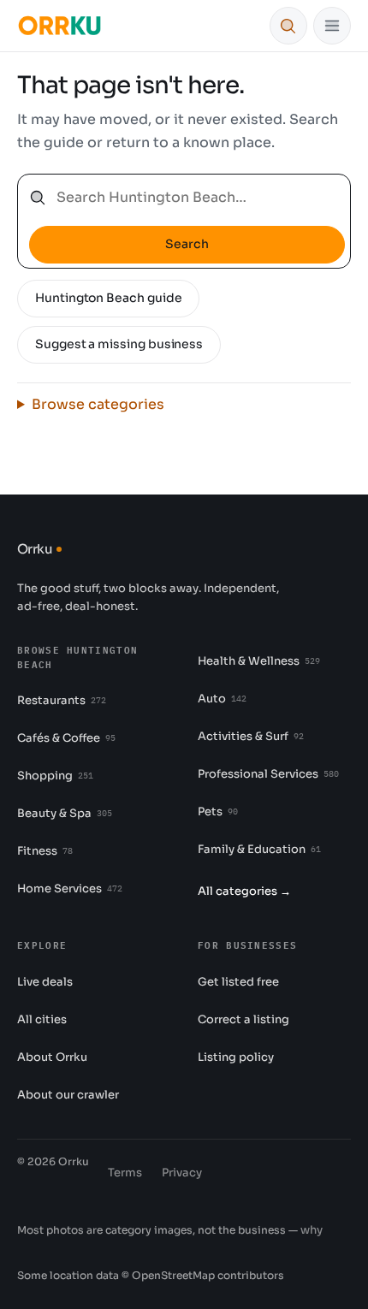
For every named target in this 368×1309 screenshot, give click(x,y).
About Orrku (52, 1057)
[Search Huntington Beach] (288, 25)
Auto (222, 698)
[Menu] (332, 25)
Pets (218, 811)
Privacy (182, 1172)
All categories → (244, 891)
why (311, 1230)
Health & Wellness (259, 661)
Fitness (45, 851)
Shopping (55, 775)
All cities (42, 1019)
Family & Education (259, 849)
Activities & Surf (251, 736)
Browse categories (98, 404)
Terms (125, 1172)
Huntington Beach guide (108, 297)
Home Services (69, 888)
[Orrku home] (60, 25)
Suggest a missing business (119, 344)
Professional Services (268, 774)
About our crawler (68, 1094)
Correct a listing (243, 1019)
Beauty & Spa (64, 813)
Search (187, 244)
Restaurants (61, 700)
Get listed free (238, 981)
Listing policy (236, 1057)
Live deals (45, 981)
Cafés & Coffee (66, 738)
